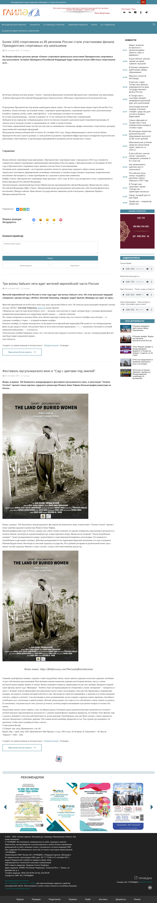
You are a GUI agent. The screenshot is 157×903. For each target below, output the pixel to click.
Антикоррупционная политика (17, 881)
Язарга (50, 258)
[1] (7, 691)
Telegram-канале (51, 345)
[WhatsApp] (24, 209)
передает (42, 308)
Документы (121, 899)
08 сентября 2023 (12, 50)
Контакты (103, 899)
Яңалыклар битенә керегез (20, 352)
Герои (94, 24)
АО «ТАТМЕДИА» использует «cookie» (20, 883)
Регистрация (125, 9)
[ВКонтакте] (17, 209)
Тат (138, 2)
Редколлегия (54, 899)
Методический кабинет (14, 24)
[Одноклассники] (21, 209)
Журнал (20, 899)
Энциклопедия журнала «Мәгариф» (20, 31)
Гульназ (26, 50)
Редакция (36, 899)
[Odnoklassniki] (141, 12)
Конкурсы (35, 24)
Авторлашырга (26, 266)
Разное (137, 899)
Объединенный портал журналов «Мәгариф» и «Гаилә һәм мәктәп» (38, 2)
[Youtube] (135, 12)
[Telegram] (146, 12)
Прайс (88, 899)
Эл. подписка (108, 24)
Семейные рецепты (78, 24)
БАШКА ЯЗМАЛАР (137, 211)
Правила (73, 899)
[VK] (124, 12)
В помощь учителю (54, 24)
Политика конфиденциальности (17, 888)
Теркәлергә (74, 266)
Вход (133, 9)
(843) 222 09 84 (146, 882)
